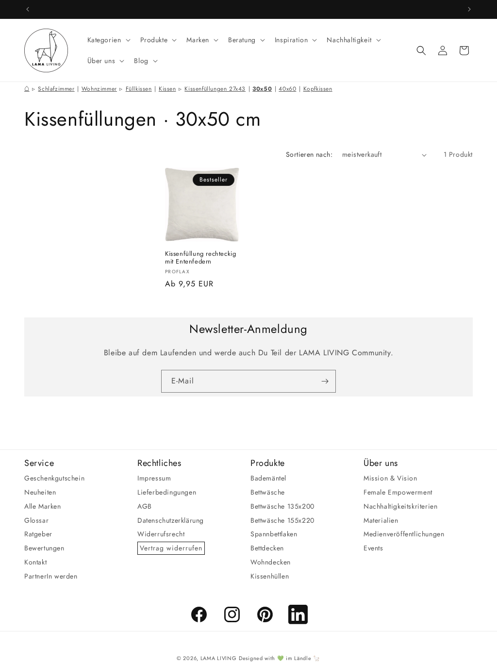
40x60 (287, 88)
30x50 (262, 88)
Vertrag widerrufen (171, 548)
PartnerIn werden (51, 576)
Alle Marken (42, 506)
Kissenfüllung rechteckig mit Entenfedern (200, 258)
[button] (108, 40)
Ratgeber (38, 534)
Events (373, 548)
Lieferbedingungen (166, 492)
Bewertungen (44, 548)
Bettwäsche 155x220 (282, 520)
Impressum (154, 478)
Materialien (381, 520)
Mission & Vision (390, 478)
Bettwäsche (267, 492)
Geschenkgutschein (54, 478)
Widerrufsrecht (160, 534)
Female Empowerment (398, 492)
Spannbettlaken (273, 534)
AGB (144, 506)
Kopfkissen (317, 88)
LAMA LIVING (218, 658)
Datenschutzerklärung (170, 520)
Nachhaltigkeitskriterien (400, 506)
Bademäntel (268, 478)
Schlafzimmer (56, 88)
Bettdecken (267, 548)
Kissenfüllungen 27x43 (215, 88)
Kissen (167, 88)
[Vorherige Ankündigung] (27, 9)
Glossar (36, 520)
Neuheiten (40, 492)
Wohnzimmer (99, 88)
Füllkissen (139, 88)
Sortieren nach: (309, 154)
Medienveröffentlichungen (404, 534)
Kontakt (35, 562)
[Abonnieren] (324, 381)
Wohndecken (270, 562)
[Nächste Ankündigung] (469, 9)
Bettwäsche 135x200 (282, 506)
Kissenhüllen (269, 576)
